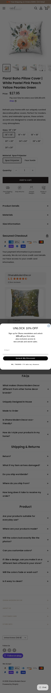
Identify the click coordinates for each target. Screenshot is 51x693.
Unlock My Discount (25, 358)
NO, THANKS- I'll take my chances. (25, 364)
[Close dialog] (48, 325)
